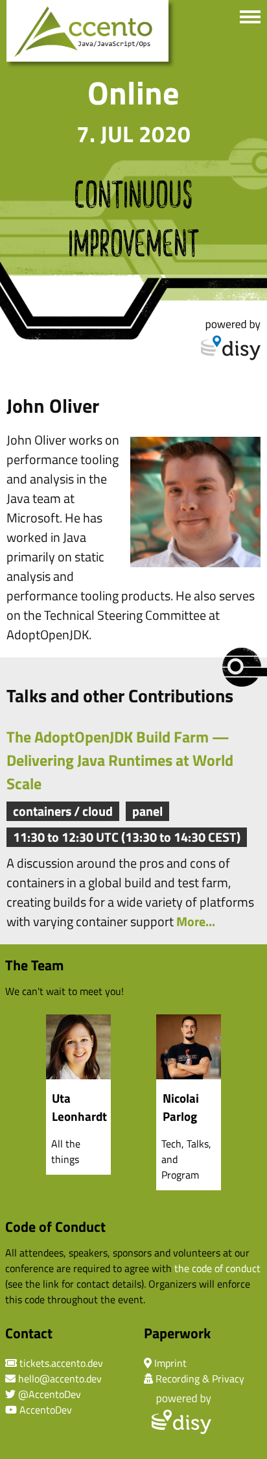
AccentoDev (45, 1409)
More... (195, 921)
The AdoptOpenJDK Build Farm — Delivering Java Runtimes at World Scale (119, 760)
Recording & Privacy (200, 1378)
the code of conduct (217, 1268)
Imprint (170, 1363)
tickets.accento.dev (61, 1363)
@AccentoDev (49, 1394)
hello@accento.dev (60, 1378)
